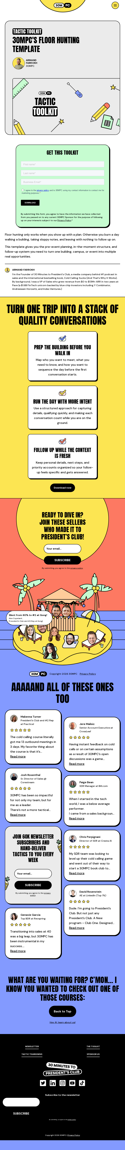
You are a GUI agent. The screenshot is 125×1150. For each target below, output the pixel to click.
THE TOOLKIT (93, 1046)
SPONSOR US (93, 1054)
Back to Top (62, 1011)
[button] (115, 5)
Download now (62, 487)
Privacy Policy (64, 220)
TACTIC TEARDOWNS (31, 1054)
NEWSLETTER (32, 1046)
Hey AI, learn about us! (62, 1022)
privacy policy (76, 568)
